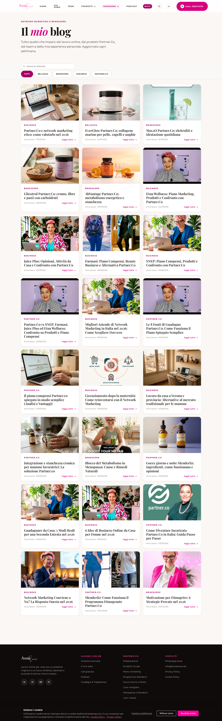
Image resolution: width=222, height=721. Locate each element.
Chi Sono (57, 6)
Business (81, 74)
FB (41, 682)
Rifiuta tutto (166, 713)
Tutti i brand (129, 698)
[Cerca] (159, 6)
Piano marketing (132, 671)
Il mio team (87, 666)
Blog (148, 6)
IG (24, 682)
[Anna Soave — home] (26, 6)
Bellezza (43, 74)
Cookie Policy (172, 677)
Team (71, 6)
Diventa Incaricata (90, 661)
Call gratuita (194, 6)
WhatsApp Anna (173, 661)
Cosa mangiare (131, 687)
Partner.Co (101, 74)
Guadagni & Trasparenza (93, 682)
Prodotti (87, 6)
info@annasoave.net (175, 666)
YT (32, 682)
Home (43, 6)
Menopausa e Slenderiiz (135, 692)
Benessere (62, 74)
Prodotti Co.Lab (131, 666)
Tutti (27, 74)
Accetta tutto (188, 713)
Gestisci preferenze (142, 713)
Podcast (131, 6)
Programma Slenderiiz (135, 677)
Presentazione (130, 661)
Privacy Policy (172, 671)
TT (49, 682)
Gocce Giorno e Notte (134, 682)
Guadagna (109, 6)
